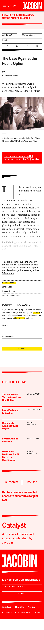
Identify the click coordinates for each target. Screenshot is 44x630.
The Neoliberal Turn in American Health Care (11, 397)
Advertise (7, 612)
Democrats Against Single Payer (10, 426)
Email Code (7, 287)
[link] (14, 5)
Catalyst (6, 607)
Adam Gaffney (11, 75)
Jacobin (29, 15)
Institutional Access (10, 296)
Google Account (9, 291)
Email (5, 325)
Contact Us (34, 607)
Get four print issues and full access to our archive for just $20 (20, 496)
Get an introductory (13, 15)
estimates (34, 207)
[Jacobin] (32, 5)
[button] (4, 5)
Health (5, 40)
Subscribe (11, 482)
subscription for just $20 (16, 18)
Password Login (9, 283)
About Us (19, 607)
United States (28, 35)
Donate (32, 482)
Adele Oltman (33, 438)
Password (8, 337)
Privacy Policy (22, 612)
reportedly (24, 221)
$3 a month (8, 273)
